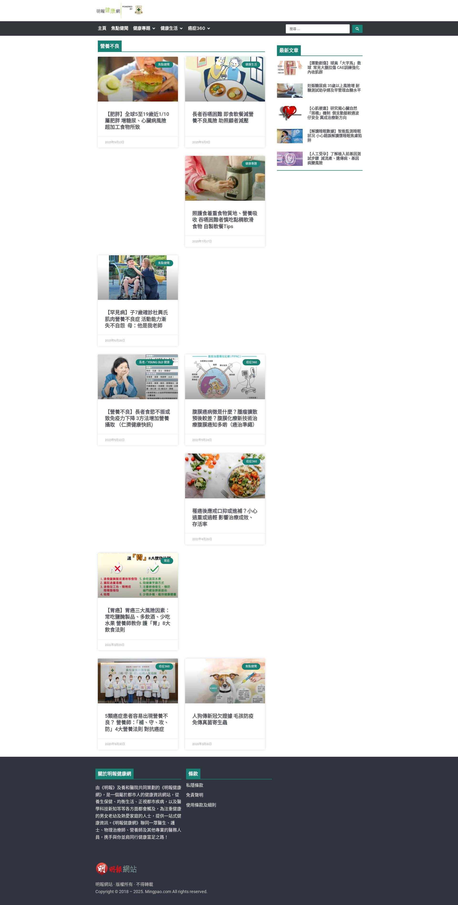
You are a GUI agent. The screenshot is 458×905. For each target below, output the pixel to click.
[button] (144, 28)
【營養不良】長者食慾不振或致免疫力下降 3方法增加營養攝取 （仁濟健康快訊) (137, 418)
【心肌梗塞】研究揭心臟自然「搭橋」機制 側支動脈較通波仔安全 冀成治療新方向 (333, 113)
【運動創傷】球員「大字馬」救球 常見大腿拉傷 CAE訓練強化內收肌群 (334, 67)
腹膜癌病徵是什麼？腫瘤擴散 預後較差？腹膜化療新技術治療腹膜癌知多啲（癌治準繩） (224, 418)
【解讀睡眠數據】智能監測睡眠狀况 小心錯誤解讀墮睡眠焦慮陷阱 (334, 136)
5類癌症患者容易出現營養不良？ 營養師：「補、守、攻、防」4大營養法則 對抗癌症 (137, 722)
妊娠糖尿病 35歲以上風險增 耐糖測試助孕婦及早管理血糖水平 (334, 87)
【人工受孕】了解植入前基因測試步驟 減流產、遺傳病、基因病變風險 (334, 158)
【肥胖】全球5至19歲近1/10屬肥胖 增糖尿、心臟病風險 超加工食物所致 (137, 120)
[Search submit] (357, 29)
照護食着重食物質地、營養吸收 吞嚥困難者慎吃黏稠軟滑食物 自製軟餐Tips (224, 219)
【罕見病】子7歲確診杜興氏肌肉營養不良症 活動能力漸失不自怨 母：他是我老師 (136, 319)
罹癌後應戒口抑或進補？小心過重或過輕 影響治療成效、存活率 (224, 517)
